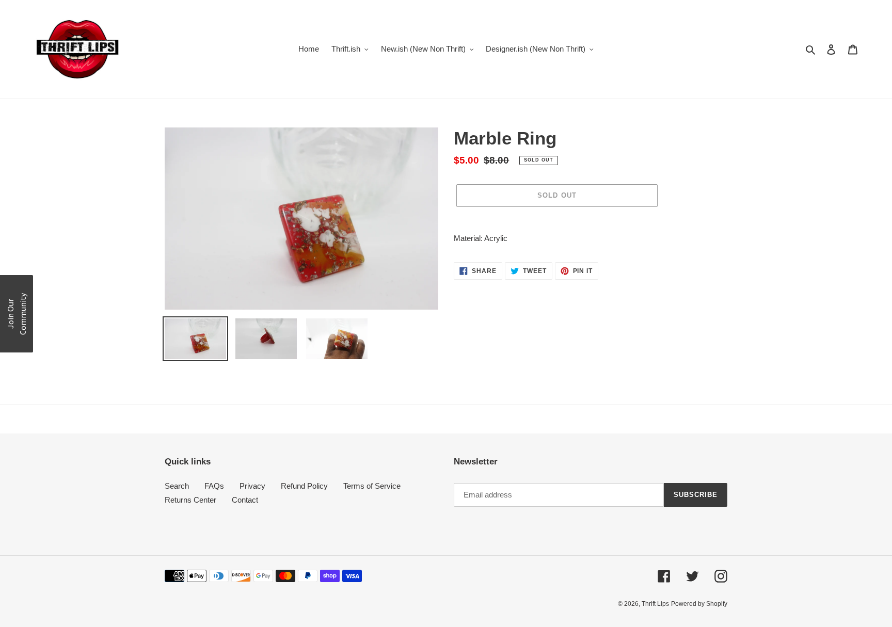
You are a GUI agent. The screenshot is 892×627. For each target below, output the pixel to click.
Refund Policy (304, 485)
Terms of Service (372, 485)
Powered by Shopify (699, 603)
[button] (16, 313)
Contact (245, 499)
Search (177, 485)
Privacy (252, 485)
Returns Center (190, 499)
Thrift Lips (655, 603)
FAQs (214, 485)
